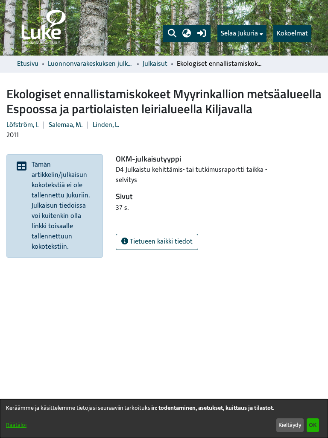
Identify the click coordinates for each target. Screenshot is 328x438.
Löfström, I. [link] (22, 125)
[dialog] (164, 418)
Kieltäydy (289, 425)
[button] (172, 34)
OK (312, 425)
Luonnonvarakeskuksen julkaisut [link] (90, 64)
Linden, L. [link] (106, 125)
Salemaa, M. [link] (65, 125)
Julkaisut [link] (155, 64)
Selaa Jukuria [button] (239, 34)
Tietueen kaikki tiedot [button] (160, 241)
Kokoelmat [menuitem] (292, 33)
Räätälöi (16, 424)
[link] (43, 27)
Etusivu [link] (27, 64)
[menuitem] (241, 33)
